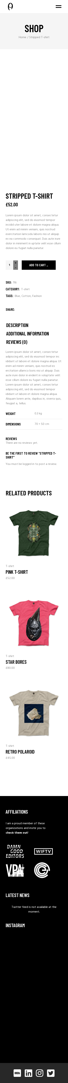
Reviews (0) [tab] (16, 342)
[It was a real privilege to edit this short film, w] (19, 962)
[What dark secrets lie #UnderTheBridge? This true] (19, 943)
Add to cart (37, 265)
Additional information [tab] (27, 333)
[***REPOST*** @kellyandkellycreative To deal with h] (19, 981)
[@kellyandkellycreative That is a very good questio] (19, 1000)
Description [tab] (17, 325)
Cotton (26, 296)
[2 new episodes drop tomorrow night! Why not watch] (19, 1019)
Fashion (37, 296)
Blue (17, 296)
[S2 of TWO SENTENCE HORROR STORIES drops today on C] (19, 1038)
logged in (28, 464)
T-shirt (25, 289)
